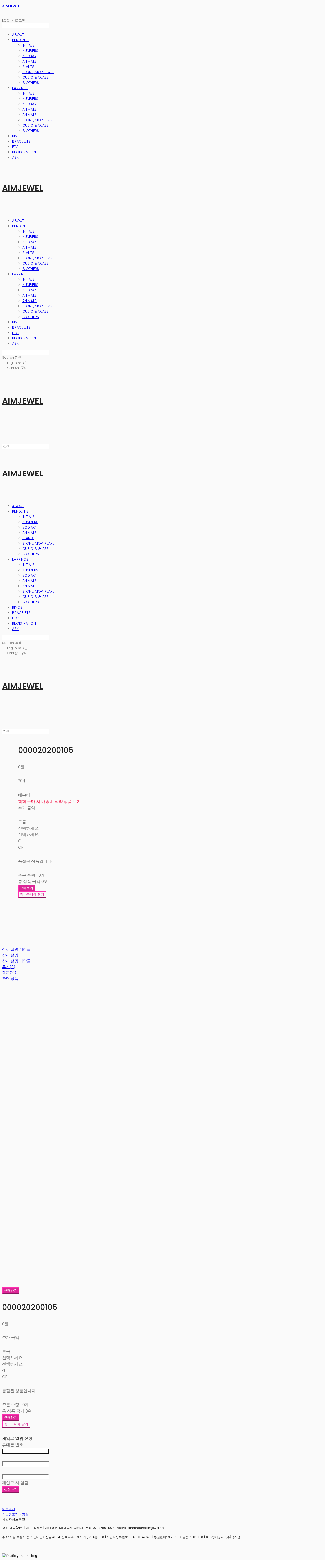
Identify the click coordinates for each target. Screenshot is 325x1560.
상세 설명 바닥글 (16, 961)
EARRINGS (20, 88)
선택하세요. (28, 828)
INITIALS (28, 45)
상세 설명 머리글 (16, 949)
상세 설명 (10, 955)
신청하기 (10, 1489)
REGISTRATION (24, 152)
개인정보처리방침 (15, 1514)
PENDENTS (20, 39)
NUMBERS (30, 50)
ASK (15, 157)
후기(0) (8, 966)
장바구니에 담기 (16, 1424)
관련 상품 (10, 978)
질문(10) (9, 972)
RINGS (17, 136)
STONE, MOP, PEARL (38, 71)
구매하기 (10, 1290)
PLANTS (28, 66)
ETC (15, 146)
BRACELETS (21, 141)
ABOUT (18, 34)
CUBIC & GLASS (35, 77)
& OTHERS (30, 82)
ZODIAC (29, 55)
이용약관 (8, 1509)
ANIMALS (29, 61)
